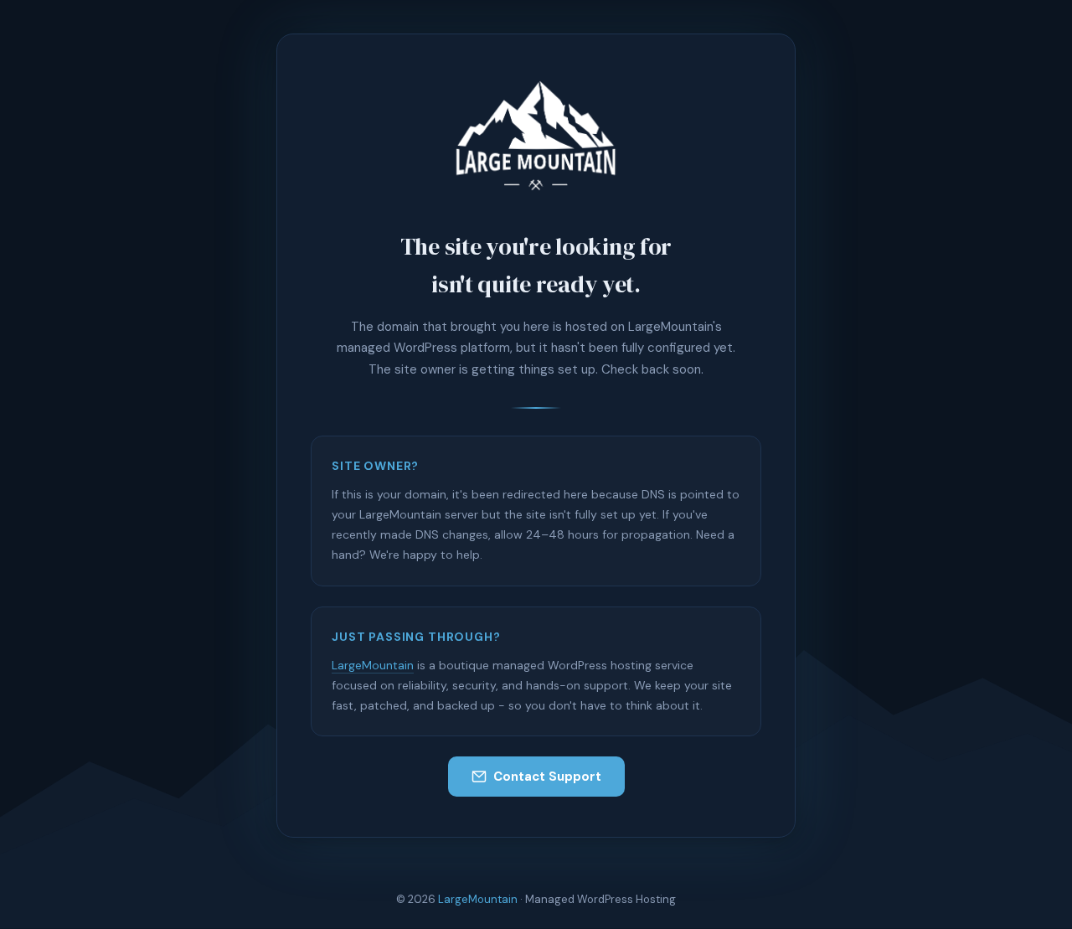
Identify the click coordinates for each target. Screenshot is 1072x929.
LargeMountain (373, 665)
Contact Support (547, 776)
